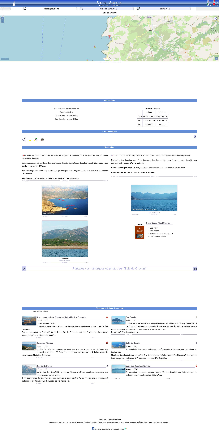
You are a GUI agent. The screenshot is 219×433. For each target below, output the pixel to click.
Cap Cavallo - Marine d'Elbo (66, 119)
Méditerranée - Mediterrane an (66, 109)
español (215, 5)
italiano (209, 5)
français (215, 2)
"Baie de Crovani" (109, 268)
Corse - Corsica (66, 112)
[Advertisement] (109, 80)
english (209, 2)
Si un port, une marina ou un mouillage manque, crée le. (120, 422)
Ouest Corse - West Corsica (66, 116)
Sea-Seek (109, 2)
